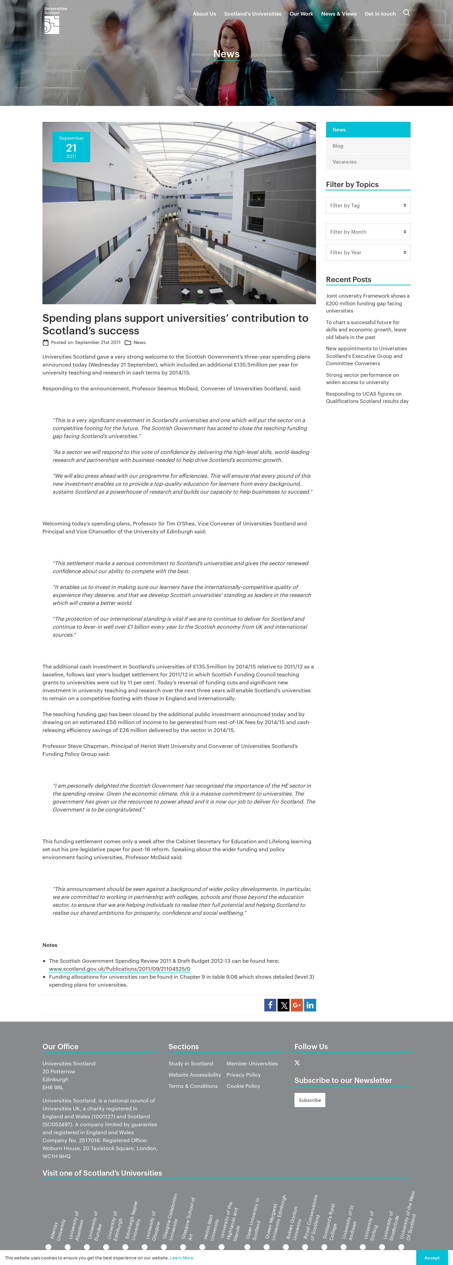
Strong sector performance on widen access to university (362, 378)
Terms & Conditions (193, 1085)
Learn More (181, 1257)
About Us (204, 13)
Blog (338, 145)
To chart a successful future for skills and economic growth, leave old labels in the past (366, 329)
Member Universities (252, 1063)
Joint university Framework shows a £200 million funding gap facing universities (368, 303)
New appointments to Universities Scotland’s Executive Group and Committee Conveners (366, 355)
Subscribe (310, 1099)
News (140, 342)
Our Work (301, 13)
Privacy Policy (244, 1074)
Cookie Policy (243, 1085)
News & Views (339, 13)
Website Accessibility (194, 1074)
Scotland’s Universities (253, 13)
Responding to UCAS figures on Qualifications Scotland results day (367, 397)
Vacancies (344, 161)
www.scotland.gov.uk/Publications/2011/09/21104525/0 (119, 968)
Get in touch (380, 13)
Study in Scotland (190, 1063)
